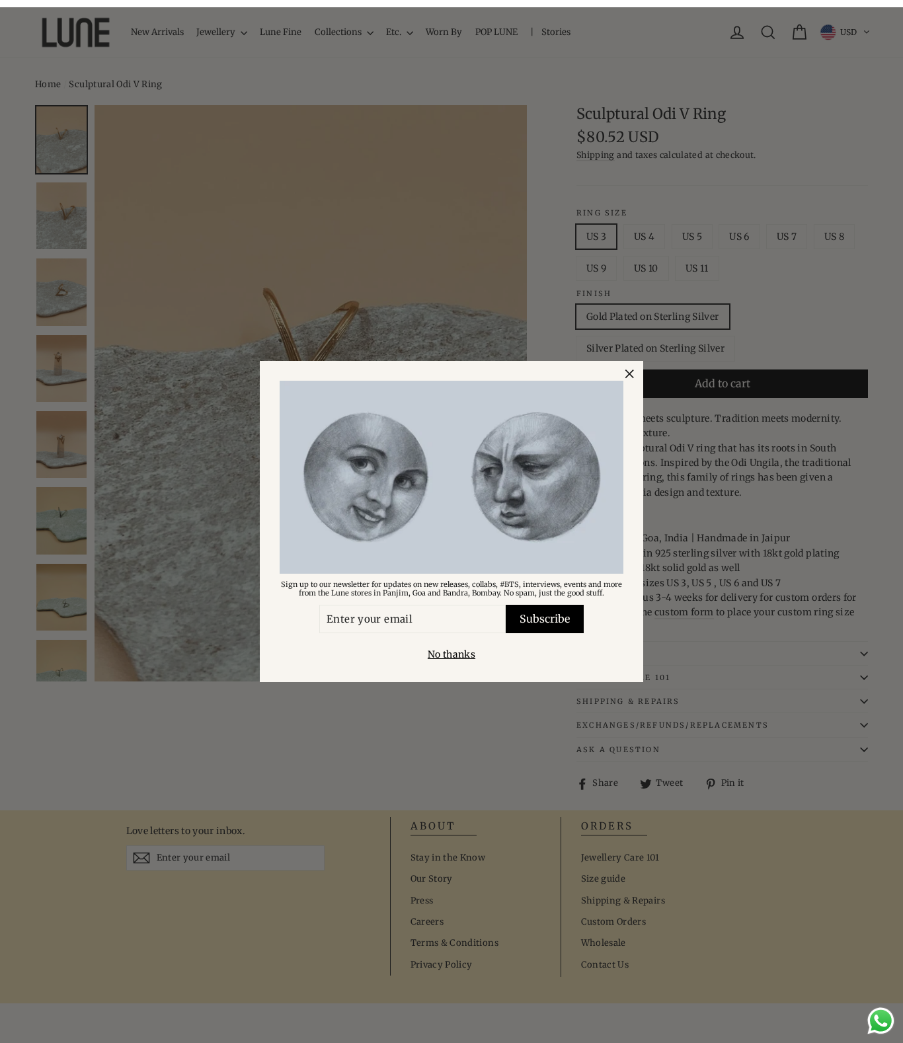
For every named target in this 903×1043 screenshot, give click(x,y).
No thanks (451, 654)
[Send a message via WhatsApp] (880, 1020)
